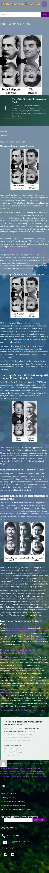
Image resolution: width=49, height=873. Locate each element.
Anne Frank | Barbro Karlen (16, 628)
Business (45, 763)
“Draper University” (8, 215)
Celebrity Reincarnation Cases (11, 768)
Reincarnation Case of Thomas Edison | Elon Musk (25, 251)
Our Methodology (11, 749)
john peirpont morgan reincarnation (31, 774)
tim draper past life (39, 776)
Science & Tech (30, 768)
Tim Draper (37, 263)
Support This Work (12, 755)
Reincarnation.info (12, 745)
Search (45, 14)
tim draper (26, 776)
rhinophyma (21, 665)
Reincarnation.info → (14, 121)
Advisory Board (7, 798)
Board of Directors (8, 793)
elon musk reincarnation (33, 771)
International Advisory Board (12, 802)
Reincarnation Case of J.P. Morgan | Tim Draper (24, 32)
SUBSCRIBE (38, 820)
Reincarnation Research (20, 4)
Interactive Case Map (13, 752)
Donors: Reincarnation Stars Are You (15, 810)
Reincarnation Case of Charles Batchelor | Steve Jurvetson (22, 710)
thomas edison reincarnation (11, 776)
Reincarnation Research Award (13, 806)
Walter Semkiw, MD (18, 131)
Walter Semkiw (13, 763)
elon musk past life (16, 771)
